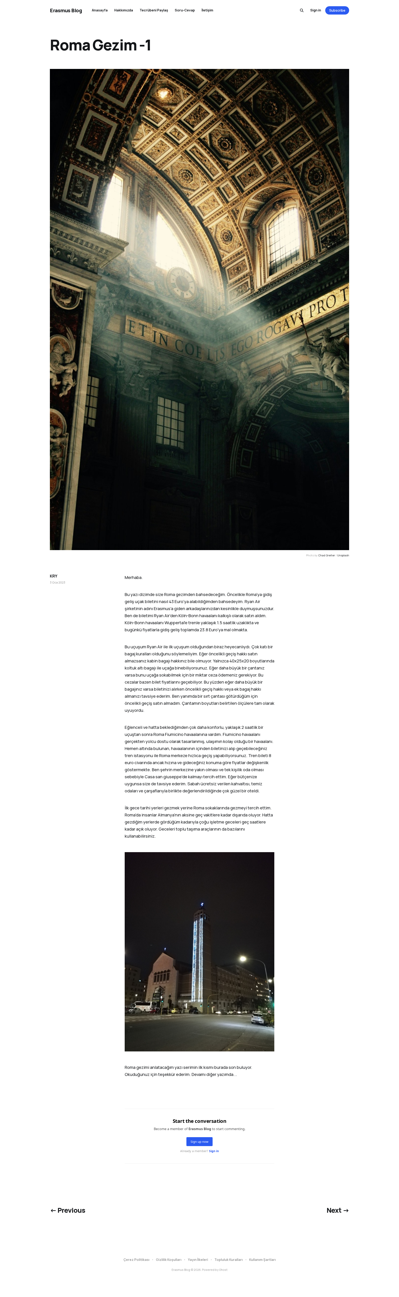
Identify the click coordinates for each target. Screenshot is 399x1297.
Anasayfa (100, 10)
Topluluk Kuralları (228, 1259)
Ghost (223, 1270)
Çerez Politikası (136, 1259)
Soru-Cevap (185, 10)
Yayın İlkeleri (198, 1259)
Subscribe (337, 10)
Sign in (315, 10)
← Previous (67, 1210)
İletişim (207, 10)
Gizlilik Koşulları (168, 1259)
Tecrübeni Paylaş (154, 10)
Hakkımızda (123, 10)
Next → (338, 1210)
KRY (53, 576)
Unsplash (343, 555)
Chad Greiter (326, 555)
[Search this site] (302, 10)
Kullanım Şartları (262, 1259)
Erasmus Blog (66, 10)
